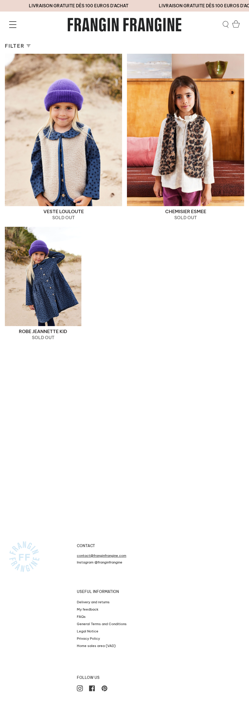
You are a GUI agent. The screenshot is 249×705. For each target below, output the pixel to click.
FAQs (81, 617)
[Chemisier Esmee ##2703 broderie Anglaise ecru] (185, 130)
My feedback (87, 609)
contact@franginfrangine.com (101, 555)
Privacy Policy (88, 638)
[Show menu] (13, 24)
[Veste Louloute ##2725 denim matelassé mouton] (63, 130)
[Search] (225, 25)
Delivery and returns (93, 602)
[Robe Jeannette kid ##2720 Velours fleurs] (43, 276)
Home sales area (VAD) (96, 646)
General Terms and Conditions (102, 624)
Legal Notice (87, 631)
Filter (15, 46)
